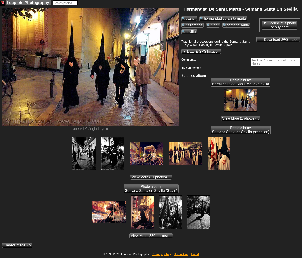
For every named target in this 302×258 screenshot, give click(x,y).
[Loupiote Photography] (2, 3)
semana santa (238, 25)
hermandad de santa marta (225, 18)
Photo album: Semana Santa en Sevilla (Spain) (151, 188)
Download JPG (280, 39)
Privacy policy (161, 254)
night (214, 25)
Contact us (181, 254)
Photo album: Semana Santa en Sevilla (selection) (240, 130)
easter (190, 18)
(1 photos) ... (240, 118)
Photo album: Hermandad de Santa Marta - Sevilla (240, 82)
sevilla (191, 32)
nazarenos (194, 25)
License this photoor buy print (282, 25)
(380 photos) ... (151, 236)
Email (195, 254)
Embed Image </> (17, 245)
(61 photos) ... (151, 177)
